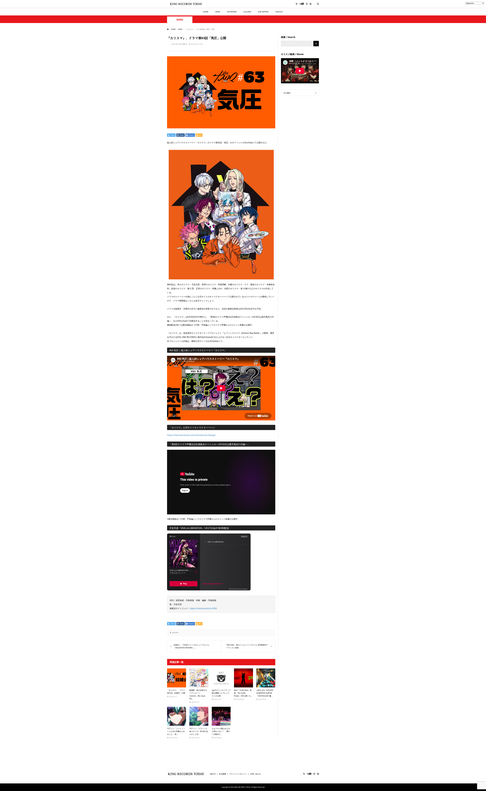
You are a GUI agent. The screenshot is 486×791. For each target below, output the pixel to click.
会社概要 (222, 774)
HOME (205, 11)
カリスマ (175, 633)
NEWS (217, 11)
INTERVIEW (232, 11)
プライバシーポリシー (238, 774)
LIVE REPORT (263, 11)
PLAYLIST (279, 11)
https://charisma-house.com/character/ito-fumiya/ (192, 435)
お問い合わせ (255, 774)
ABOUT (213, 774)
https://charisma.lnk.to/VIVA (203, 608)
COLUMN (247, 11)
